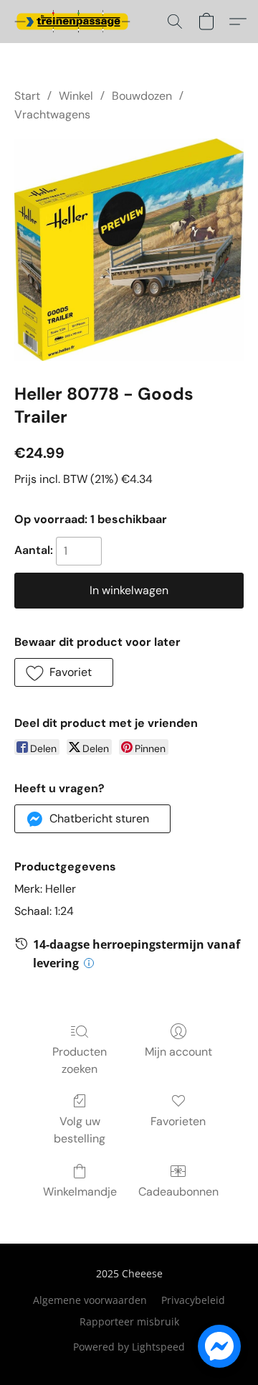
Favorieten (178, 1121)
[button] (75, 21)
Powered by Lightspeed (129, 1346)
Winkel (76, 95)
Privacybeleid (193, 1300)
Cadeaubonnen (178, 1191)
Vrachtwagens (52, 114)
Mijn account (178, 1051)
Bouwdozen (142, 95)
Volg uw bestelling (79, 1130)
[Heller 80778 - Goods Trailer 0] (129, 249)
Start (27, 95)
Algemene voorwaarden (90, 1300)
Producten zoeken (79, 1060)
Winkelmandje (80, 1191)
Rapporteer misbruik (129, 1321)
